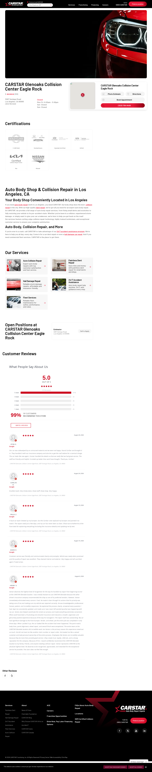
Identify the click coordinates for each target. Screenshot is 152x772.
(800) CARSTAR (121, 4)
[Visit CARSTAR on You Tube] (136, 730)
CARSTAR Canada (28, 732)
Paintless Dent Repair (10, 712)
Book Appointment (124, 100)
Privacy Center (45, 757)
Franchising (83, 5)
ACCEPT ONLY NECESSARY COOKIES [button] (115, 767)
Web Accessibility (55, 757)
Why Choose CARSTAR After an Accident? (32, 723)
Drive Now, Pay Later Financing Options (59, 722)
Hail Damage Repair (12, 718)
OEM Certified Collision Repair (84, 720)
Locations (79, 713)
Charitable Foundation (29, 714)
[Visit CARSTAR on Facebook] (119, 730)
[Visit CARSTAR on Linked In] (144, 730)
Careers (105, 5)
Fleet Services (10, 729)
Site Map (64, 757)
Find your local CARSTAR (36, 2)
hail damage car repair (73, 234)
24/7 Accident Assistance (10, 723)
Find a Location (138, 4)
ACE (48, 705)
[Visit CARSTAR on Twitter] (127, 730)
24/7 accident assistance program (70, 231)
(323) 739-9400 (10, 104)
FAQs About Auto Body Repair (84, 706)
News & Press (26, 710)
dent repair (40, 207)
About (24, 705)
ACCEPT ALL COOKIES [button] (136, 767)
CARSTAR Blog (27, 718)
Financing (95, 5)
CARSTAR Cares (27, 729)
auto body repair (21, 205)
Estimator (58, 329)
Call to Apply (84, 331)
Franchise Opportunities (57, 716)
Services (71, 5)
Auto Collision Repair (10, 734)
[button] (146, 767)
